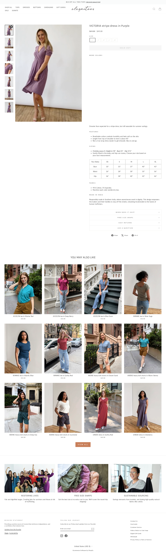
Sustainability (13, 533)
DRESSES (26, 7)
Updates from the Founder (13, 529)
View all (83, 444)
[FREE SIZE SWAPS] (83, 478)
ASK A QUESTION (125, 228)
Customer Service (135, 527)
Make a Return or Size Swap (139, 530)
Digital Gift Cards (135, 533)
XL (115, 40)
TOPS (17, 7)
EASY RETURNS (125, 222)
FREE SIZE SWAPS (125, 217)
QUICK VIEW (23, 311)
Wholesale (133, 536)
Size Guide (133, 524)
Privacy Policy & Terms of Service (140, 540)
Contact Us (134, 521)
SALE (7, 10)
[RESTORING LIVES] (30, 478)
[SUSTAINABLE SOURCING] (136, 478)
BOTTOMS (37, 7)
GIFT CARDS (60, 7)
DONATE (15, 10)
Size (91, 36)
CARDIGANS (48, 7)
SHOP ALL (8, 7)
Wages (7, 533)
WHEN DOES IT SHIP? (125, 212)
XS (92, 40)
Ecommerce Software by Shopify (83, 550)
